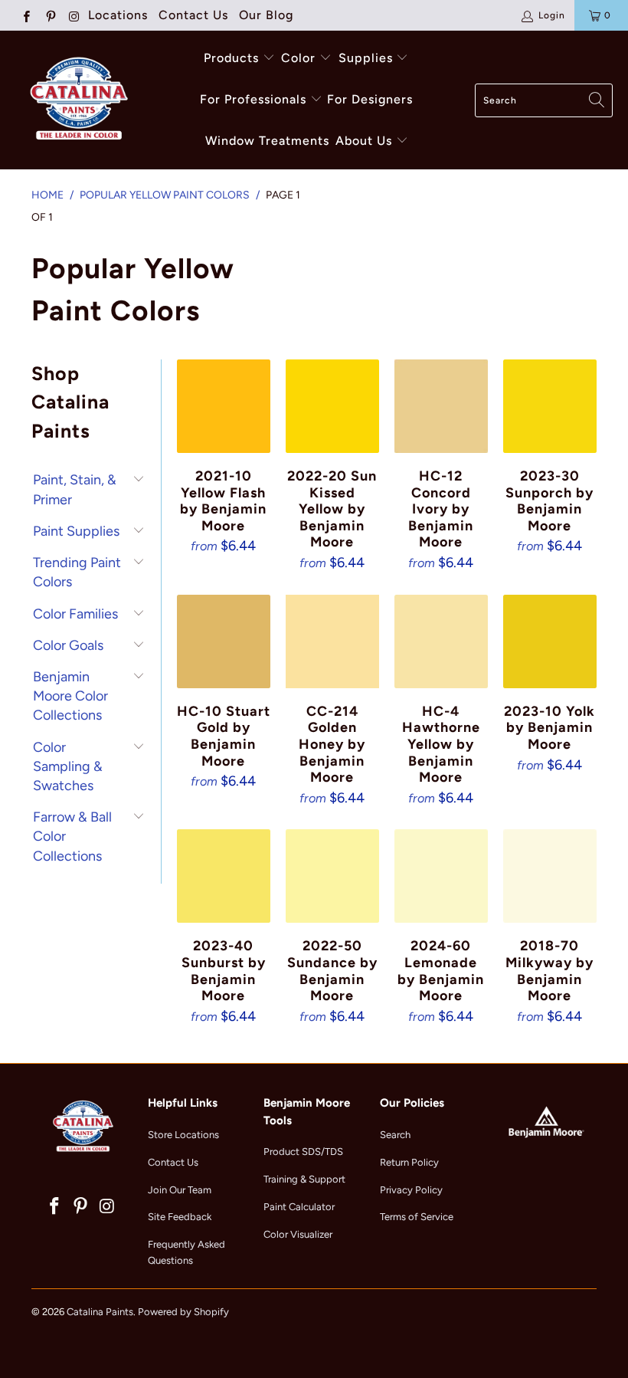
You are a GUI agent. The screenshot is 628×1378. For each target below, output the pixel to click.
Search (395, 1134)
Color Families (75, 613)
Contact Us (193, 15)
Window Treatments (267, 140)
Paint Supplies (76, 531)
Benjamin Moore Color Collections (70, 695)
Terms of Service (416, 1216)
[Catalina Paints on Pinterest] (49, 15)
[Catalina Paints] (76, 100)
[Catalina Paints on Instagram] (73, 15)
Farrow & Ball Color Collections (72, 836)
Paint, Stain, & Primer (74, 489)
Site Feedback (179, 1216)
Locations (118, 15)
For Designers (370, 99)
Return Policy (409, 1162)
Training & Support (304, 1179)
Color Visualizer (297, 1234)
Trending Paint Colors (77, 572)
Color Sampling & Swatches (68, 766)
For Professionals (255, 99)
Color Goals (68, 645)
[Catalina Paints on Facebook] (25, 15)
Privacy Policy (411, 1190)
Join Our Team (179, 1190)
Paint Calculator (299, 1206)
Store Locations (183, 1134)
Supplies (366, 58)
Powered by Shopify (183, 1311)
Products (231, 58)
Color (298, 58)
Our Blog (266, 15)
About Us (365, 140)
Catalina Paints (100, 1311)
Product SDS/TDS (303, 1151)
